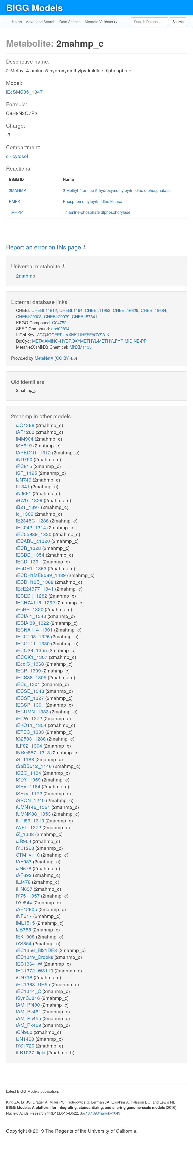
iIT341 (23, 486)
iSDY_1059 (29, 779)
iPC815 (24, 465)
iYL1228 (25, 847)
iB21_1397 (28, 506)
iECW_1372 (29, 718)
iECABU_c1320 (33, 540)
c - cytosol (17, 155)
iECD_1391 (29, 561)
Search (178, 21)
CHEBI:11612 (44, 310)
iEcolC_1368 (30, 663)
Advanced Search (40, 21)
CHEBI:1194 (70, 310)
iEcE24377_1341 (35, 588)
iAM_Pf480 (28, 1004)
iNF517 (24, 915)
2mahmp (25, 275)
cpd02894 (60, 328)
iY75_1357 (28, 895)
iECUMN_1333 (33, 711)
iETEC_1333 (30, 731)
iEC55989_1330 (34, 534)
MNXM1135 (80, 347)
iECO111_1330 (33, 643)
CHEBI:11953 (97, 310)
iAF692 (24, 874)
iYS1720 (26, 1045)
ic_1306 (25, 513)
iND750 (25, 459)
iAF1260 (26, 431)
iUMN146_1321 (34, 806)
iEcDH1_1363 (32, 568)
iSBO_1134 (29, 772)
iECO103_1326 (33, 636)
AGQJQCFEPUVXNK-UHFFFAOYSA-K (73, 334)
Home (17, 21)
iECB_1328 (29, 547)
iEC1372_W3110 (35, 970)
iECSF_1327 (30, 697)
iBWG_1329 (30, 500)
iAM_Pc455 (29, 1018)
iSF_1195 (27, 472)
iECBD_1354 (31, 554)
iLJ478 (24, 881)
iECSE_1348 (30, 690)
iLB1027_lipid (31, 1052)
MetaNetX (44, 358)
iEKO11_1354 (32, 724)
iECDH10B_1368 (35, 581)
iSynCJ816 (28, 997)
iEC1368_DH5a (34, 984)
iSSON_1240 (31, 800)
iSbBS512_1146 (34, 765)
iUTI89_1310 (30, 820)
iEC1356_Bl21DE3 (37, 950)
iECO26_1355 (32, 650)
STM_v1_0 (28, 854)
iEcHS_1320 (30, 609)
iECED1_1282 (32, 595)
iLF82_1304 (29, 745)
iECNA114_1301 (35, 629)
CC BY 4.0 (66, 358)
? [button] (84, 246)
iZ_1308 (25, 833)
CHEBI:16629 (125, 310)
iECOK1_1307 (32, 656)
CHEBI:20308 (28, 316)
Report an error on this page (44, 246)
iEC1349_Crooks (35, 956)
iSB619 (24, 445)
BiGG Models (34, 7)
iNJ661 (24, 493)
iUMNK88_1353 (34, 813)
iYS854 (24, 943)
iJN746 (24, 479)
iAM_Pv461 (29, 1011)
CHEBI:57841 (84, 316)
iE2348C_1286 (33, 520)
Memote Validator (99, 21)
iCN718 (25, 977)
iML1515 (26, 922)
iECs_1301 (28, 684)
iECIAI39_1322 (33, 622)
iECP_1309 (29, 670)
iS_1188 (25, 759)
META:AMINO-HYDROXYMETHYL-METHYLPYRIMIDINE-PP (89, 341)
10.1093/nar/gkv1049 (103, 1113)
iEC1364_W (29, 963)
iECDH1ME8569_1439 (41, 574)
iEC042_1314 (31, 527)
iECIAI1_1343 (31, 615)
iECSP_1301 (30, 704)
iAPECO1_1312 (34, 452)
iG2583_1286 (31, 738)
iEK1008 (26, 936)
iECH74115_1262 (36, 602)
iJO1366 (26, 425)
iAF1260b (27, 909)
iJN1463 (25, 1038)
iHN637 (25, 888)
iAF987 (24, 861)
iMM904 (25, 438)
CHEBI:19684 (153, 310)
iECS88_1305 (32, 677)
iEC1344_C (29, 990)
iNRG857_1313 (33, 752)
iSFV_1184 (29, 786)
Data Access (70, 21)
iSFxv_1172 (29, 793)
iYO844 (24, 902)
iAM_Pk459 (29, 1024)
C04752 (59, 322)
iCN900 (25, 1031)
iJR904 (24, 841)
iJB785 (24, 929)
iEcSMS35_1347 (24, 91)
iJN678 (24, 868)
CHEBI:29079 (56, 316)
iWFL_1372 (29, 827)
